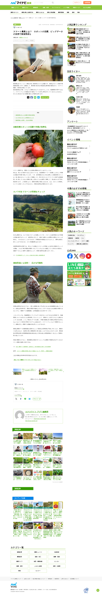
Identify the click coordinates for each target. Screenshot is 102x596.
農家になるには (40, 12)
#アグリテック (26, 391)
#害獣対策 (70, 238)
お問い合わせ (64, 578)
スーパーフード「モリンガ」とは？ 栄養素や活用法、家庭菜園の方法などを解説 (47, 466)
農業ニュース (22, 17)
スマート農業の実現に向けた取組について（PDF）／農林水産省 (34, 351)
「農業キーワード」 (34, 379)
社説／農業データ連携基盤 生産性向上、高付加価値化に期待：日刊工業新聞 (33, 346)
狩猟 (19, 570)
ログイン (77, 2)
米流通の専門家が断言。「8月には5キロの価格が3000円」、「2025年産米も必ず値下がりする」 (57, 466)
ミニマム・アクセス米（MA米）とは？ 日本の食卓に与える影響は (27, 478)
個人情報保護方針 (53, 589)
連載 (68, 12)
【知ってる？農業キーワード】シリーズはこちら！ (27, 359)
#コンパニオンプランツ (73, 241)
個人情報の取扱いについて (39, 578)
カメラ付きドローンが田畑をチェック (25, 117)
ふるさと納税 (38, 566)
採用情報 (40, 589)
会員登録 (87, 2)
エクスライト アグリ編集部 (36, 412)
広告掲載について (74, 578)
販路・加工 (38, 556)
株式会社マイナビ (14, 589)
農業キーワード (23, 37)
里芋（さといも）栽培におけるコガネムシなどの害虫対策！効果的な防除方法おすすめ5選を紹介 (57, 478)
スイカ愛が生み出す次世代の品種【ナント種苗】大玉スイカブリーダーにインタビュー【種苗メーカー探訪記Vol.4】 (17, 442)
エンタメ (56, 561)
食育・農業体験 (38, 561)
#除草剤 (77, 238)
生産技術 (56, 552)
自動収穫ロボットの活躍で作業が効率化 (25, 115)
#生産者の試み (71, 235)
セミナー (38, 570)
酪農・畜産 (57, 556)
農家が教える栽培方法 (27, 12)
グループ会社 (45, 589)
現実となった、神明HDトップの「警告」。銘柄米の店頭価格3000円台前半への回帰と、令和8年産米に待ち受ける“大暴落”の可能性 (17, 454)
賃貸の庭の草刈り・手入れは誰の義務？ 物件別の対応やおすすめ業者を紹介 (27, 466)
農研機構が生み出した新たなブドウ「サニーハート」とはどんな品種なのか (47, 454)
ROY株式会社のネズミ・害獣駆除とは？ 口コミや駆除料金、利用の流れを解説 (17, 478)
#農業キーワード (18, 391)
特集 (78, 12)
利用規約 (50, 578)
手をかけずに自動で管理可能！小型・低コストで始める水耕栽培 (47, 442)
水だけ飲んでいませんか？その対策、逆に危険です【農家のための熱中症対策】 (27, 454)
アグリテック (17, 40)
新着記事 (19, 552)
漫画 (73, 12)
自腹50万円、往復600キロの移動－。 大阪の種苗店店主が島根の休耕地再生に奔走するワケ (18, 466)
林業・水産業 (56, 566)
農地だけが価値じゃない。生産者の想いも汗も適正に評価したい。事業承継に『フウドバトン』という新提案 (57, 442)
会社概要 (20, 589)
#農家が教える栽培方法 (82, 244)
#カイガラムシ (80, 235)
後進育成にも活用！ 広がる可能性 (24, 120)
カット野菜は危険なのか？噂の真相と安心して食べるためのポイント (37, 478)
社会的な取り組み (33, 589)
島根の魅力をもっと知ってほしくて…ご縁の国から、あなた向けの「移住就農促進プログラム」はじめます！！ (37, 466)
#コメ (82, 238)
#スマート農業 (33, 391)
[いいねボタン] (14, 27)
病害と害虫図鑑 (51, 12)
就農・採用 (19, 566)
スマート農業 (25, 40)
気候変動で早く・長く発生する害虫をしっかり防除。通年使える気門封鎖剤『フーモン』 (37, 454)
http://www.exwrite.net (40, 418)
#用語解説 (40, 391)
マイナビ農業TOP (14, 17)
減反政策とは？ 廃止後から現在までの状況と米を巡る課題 (27, 442)
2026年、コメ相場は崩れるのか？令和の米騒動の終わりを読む (57, 454)
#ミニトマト (71, 244)
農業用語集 (61, 12)
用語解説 (32, 40)
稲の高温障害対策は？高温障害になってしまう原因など (37, 442)
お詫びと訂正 (27, 578)
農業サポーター (15, 12)
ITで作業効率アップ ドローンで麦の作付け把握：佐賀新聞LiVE (30, 255)
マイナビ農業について (16, 578)
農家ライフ (19, 561)
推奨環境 (57, 578)
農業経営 (19, 556)
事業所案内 (26, 589)
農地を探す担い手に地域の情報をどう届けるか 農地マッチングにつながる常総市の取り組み (47, 478)
